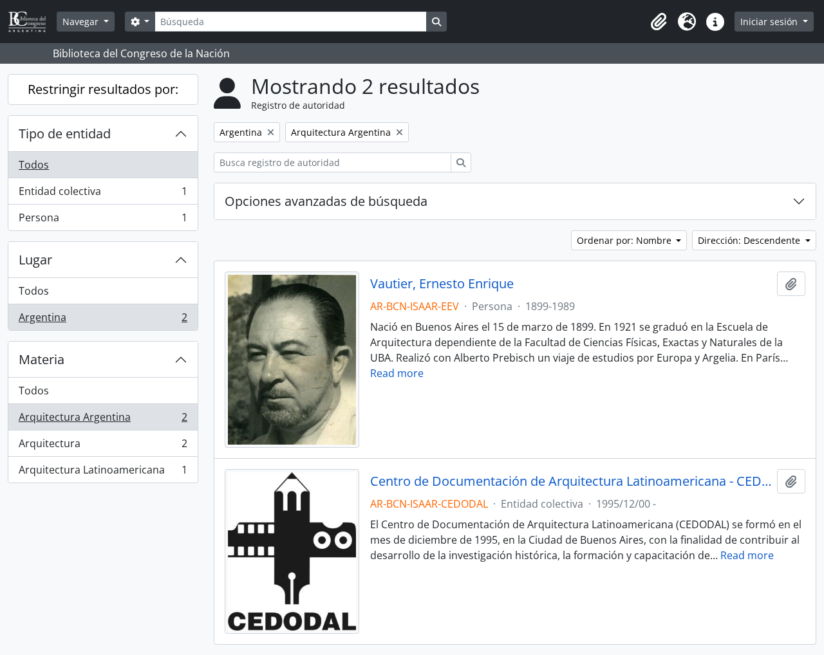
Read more (397, 373)
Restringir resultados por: (103, 89)
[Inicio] (32, 21)
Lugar (35, 259)
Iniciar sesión (770, 21)
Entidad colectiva (102, 194)
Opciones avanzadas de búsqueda (326, 201)
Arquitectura (102, 446)
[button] (658, 22)
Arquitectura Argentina (102, 420)
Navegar (81, 21)
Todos (34, 165)
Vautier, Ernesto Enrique (442, 283)
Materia (41, 359)
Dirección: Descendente (750, 240)
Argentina (102, 320)
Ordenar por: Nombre (625, 240)
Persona (102, 220)
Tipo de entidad (65, 133)
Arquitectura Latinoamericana (102, 473)
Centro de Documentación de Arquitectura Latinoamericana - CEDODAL (571, 481)
